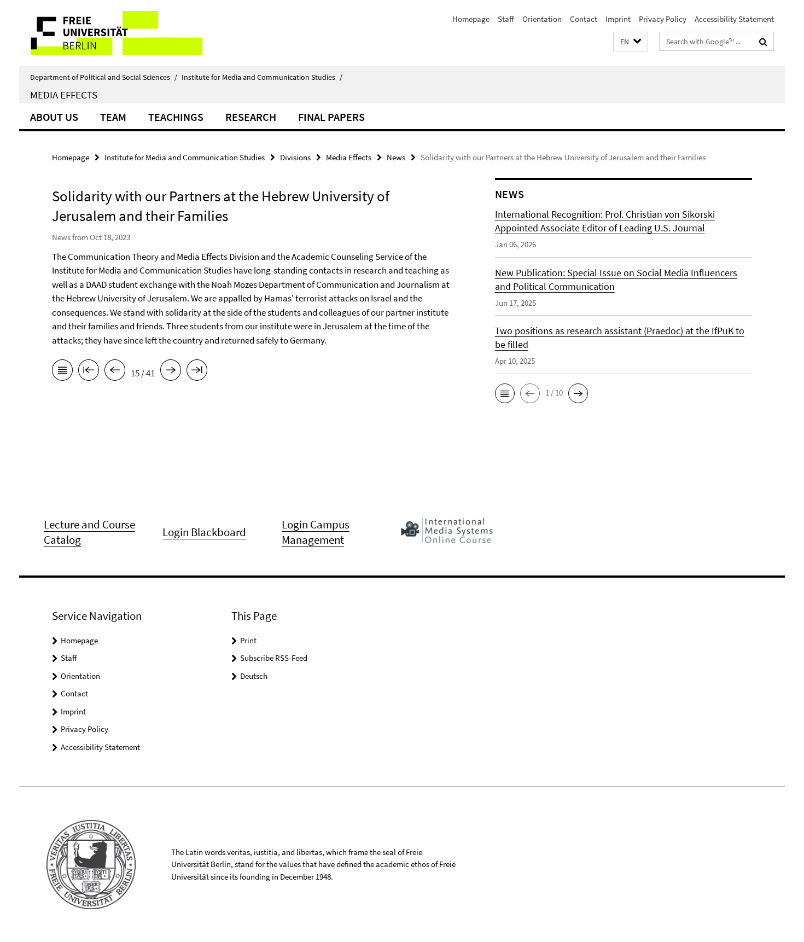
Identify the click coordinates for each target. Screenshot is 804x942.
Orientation (542, 19)
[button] (630, 42)
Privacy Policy (662, 19)
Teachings (175, 117)
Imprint (618, 19)
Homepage (471, 19)
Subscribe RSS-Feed (273, 658)
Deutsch (253, 676)
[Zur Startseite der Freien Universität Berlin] (110, 33)
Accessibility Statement (734, 19)
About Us (54, 117)
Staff (506, 19)
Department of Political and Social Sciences (103, 77)
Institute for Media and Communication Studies (262, 77)
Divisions (295, 157)
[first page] (88, 372)
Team (113, 117)
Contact (583, 19)
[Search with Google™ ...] (763, 41)
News (396, 157)
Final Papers (331, 117)
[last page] (197, 372)
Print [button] (248, 640)
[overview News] (62, 372)
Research (250, 117)
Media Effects (63, 94)
